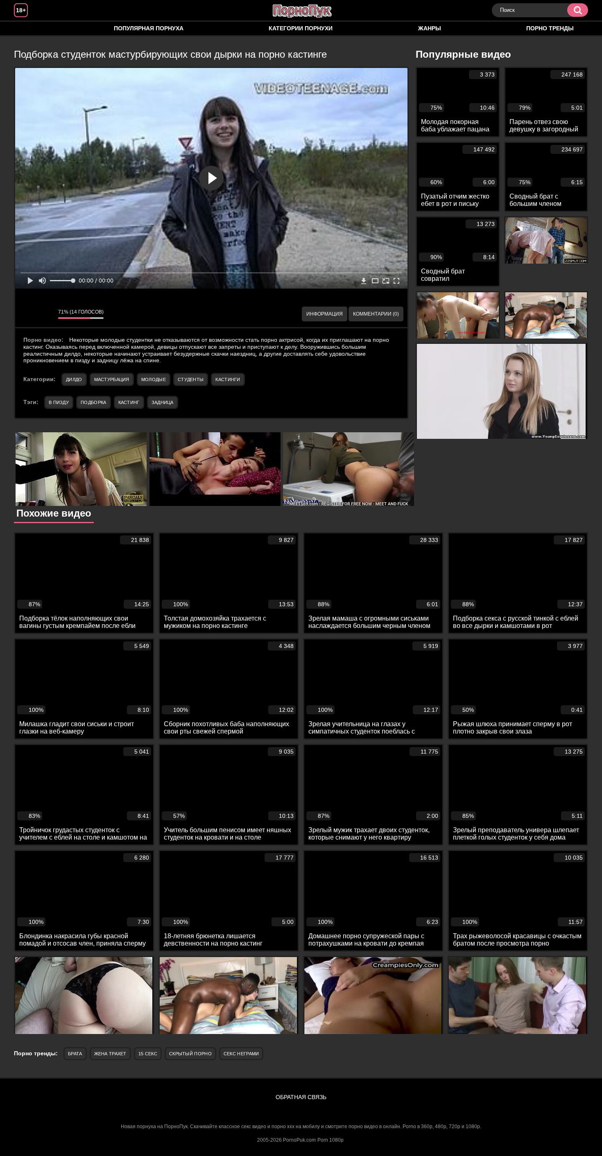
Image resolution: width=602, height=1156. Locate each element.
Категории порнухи (301, 28)
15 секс (147, 1053)
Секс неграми (241, 1053)
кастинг (129, 402)
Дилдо (74, 379)
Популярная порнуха (148, 28)
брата (75, 1053)
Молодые (153, 379)
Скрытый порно (190, 1053)
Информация (324, 314)
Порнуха (28, 28)
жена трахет (110, 1053)
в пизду (59, 402)
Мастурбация (111, 379)
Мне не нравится (46, 314)
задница (163, 402)
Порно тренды (550, 28)
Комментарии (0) (376, 314)
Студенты (191, 379)
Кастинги (227, 379)
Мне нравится (27, 314)
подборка (93, 402)
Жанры (429, 28)
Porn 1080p (330, 1140)
